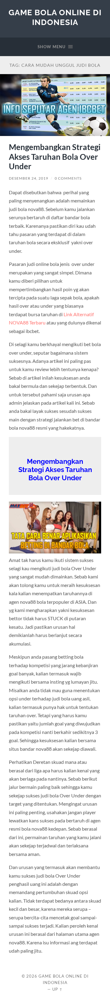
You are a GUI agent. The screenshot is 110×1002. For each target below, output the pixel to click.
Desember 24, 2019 (28, 178)
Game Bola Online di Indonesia (55, 17)
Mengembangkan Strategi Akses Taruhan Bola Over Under (55, 156)
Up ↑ (57, 989)
